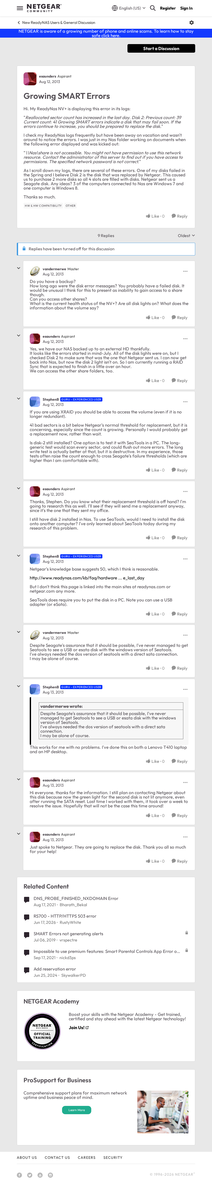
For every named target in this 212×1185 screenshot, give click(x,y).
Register (168, 8)
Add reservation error (55, 969)
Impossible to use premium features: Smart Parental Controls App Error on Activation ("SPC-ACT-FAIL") (106, 951)
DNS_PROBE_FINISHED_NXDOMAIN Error (76, 898)
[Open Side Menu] (20, 8)
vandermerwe (54, 269)
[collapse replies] (19, 268)
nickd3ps (67, 957)
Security (113, 1157)
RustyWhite (70, 922)
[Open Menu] (191, 22)
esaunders (47, 76)
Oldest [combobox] (186, 235)
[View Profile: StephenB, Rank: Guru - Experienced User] (35, 402)
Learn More (77, 1110)
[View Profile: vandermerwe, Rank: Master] (35, 271)
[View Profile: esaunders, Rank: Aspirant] (30, 78)
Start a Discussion (161, 48)
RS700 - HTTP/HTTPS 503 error (65, 916)
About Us (27, 1157)
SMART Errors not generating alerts (68, 933)
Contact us (57, 1157)
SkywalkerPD (73, 975)
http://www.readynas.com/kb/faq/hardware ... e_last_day (87, 577)
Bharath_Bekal (73, 905)
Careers (87, 1157)
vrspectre (68, 940)
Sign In (186, 8)
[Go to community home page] (44, 8)
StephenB (51, 399)
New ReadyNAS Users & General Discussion (58, 22)
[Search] (153, 8)
